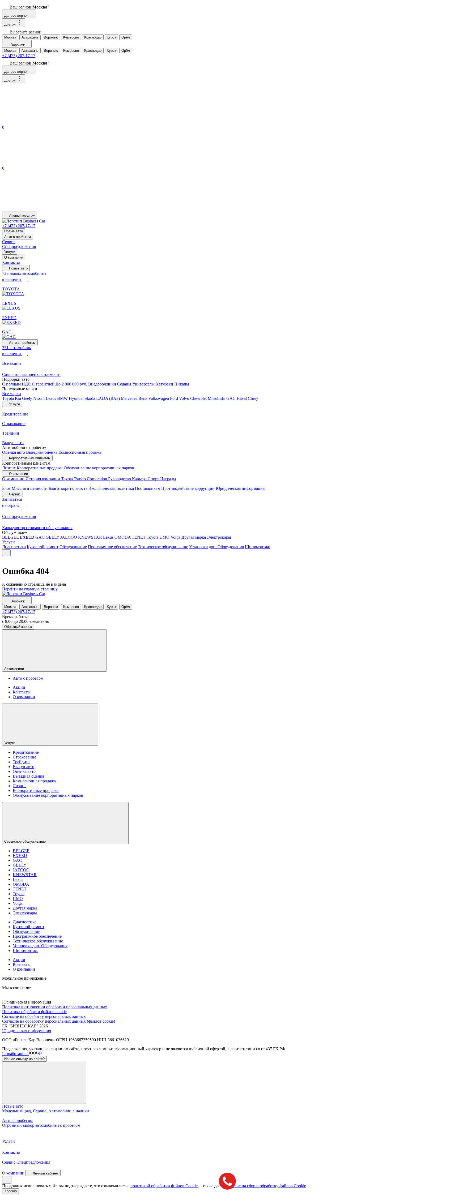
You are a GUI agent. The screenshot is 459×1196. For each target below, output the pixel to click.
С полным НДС (17, 384)
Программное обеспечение (112, 547)
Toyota (8, 398)
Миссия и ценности (30, 488)
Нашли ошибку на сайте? (24, 1059)
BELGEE (10, 537)
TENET (139, 537)
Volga (175, 537)
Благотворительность (68, 488)
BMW (63, 398)
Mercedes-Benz (134, 398)
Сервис (8, 241)
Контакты (11, 262)
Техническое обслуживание (163, 547)
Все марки (11, 393)
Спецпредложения (19, 246)
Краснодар (92, 37)
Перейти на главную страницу (30, 589)
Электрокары (219, 537)
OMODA (122, 537)
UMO (164, 537)
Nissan (39, 398)
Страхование (24, 757)
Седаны (124, 384)
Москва (10, 37)
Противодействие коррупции (188, 488)
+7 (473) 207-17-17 (18, 55)
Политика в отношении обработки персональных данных (54, 1007)
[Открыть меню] (6, 552)
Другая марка (193, 537)
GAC (231, 398)
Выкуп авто (23, 766)
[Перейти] (2, 983)
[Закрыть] (44, 1083)
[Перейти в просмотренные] (42, 209)
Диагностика (14, 547)
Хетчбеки (165, 384)
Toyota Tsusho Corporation (84, 479)
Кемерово (71, 37)
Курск (111, 37)
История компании (43, 479)
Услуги (9, 252)
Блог (7, 488)
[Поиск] (42, 121)
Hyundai (76, 398)
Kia (18, 398)
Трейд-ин (21, 762)
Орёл (125, 37)
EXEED (27, 537)
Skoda (90, 398)
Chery (253, 398)
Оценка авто (14, 452)
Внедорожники (102, 384)
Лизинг (9, 468)
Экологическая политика (111, 488)
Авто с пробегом (17, 237)
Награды (168, 479)
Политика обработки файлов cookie (34, 1011)
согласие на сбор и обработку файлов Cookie (265, 1186)
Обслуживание (73, 547)
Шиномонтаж (257, 547)
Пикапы (181, 384)
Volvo (184, 398)
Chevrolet (199, 398)
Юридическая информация (240, 488)
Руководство (120, 479)
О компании (13, 257)
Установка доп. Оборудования (216, 547)
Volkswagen (159, 398)
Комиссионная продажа (79, 452)
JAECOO (68, 537)
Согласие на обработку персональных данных (44, 1016)
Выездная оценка (42, 452)
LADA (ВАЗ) (108, 398)
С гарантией (44, 384)
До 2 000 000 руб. (72, 384)
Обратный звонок (18, 627)
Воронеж (51, 37)
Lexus (51, 398)
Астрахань (30, 37)
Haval (242, 398)
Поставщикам (148, 488)
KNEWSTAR (90, 537)
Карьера (140, 479)
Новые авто (13, 231)
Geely (27, 398)
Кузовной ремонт (42, 547)
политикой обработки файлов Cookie (164, 1186)
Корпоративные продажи (40, 468)
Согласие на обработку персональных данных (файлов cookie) (58, 1021)
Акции (19, 687)
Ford (174, 398)
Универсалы (144, 384)
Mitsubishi (217, 398)
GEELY (52, 537)
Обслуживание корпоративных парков (99, 468)
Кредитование (26, 752)
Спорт (154, 479)
